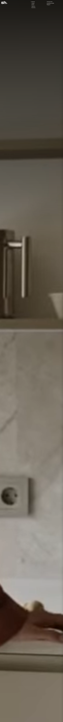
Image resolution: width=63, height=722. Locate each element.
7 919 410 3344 (49, 1)
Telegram (48, 4)
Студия (33, 3)
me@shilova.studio (50, 3)
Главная (33, 1)
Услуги (33, 4)
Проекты (33, 6)
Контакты (33, 7)
